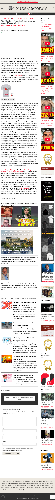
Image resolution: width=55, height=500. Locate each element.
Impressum (22, 496)
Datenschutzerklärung (30, 496)
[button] (2, 8)
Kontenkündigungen (29, 170)
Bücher (25, 495)
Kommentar (6, 416)
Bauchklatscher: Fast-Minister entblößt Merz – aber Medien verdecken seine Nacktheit (47, 90)
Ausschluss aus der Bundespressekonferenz (12, 171)
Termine (21, 495)
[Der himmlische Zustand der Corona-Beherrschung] (19, 363)
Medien (8, 18)
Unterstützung (15, 495)
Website (4, 441)
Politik (31, 18)
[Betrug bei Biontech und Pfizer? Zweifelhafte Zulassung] (19, 328)
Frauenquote (15, 18)
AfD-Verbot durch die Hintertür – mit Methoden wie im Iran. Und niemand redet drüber (47, 123)
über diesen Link (24, 188)
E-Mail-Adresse (7, 435)
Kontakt (29, 495)
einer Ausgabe (18, 75)
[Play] (19, 217)
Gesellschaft (3, 18)
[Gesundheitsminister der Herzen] (19, 380)
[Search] (53, 8)
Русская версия (48, 495)
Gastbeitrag (20, 18)
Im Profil (9, 495)
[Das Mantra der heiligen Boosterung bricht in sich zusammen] (19, 310)
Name (4, 428)
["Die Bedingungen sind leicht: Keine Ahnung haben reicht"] (19, 345)
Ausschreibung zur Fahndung (8, 170)
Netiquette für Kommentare (38, 495)
